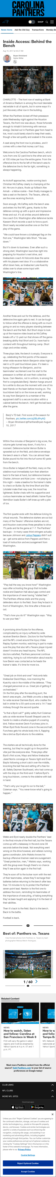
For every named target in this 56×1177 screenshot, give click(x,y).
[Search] (47, 22)
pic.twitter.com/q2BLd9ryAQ (30, 418)
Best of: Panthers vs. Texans (26, 933)
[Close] (52, 1114)
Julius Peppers (33, 535)
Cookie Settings (28, 1155)
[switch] (31, 22)
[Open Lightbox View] (28, 968)
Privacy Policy (24, 1149)
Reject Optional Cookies (28, 1163)
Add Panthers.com (22, 1068)
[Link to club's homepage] (5, 20)
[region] (28, 1143)
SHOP (40, 22)
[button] (28, 80)
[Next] (36, 981)
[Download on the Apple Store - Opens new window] (17, 1107)
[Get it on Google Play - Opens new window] (37, 1108)
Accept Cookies (28, 1171)
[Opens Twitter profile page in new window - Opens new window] (15, 62)
